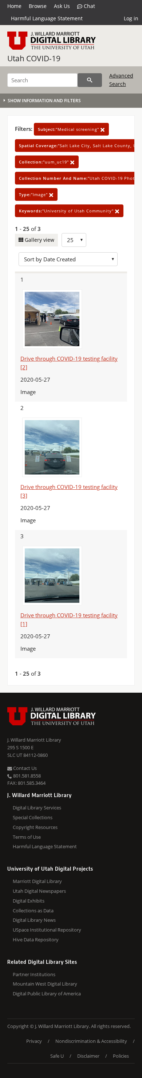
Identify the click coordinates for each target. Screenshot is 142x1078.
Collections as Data (33, 910)
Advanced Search (121, 79)
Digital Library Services (37, 807)
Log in (131, 18)
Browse (38, 6)
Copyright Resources (35, 827)
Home (14, 6)
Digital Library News (34, 920)
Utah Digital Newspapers (39, 891)
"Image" (34, 194)
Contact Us (24, 768)
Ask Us (62, 6)
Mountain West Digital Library (45, 983)
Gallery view (38, 239)
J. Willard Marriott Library (34, 740)
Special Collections (32, 817)
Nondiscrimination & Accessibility (91, 1041)
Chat (88, 6)
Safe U (57, 1056)
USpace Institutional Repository (47, 929)
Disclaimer (88, 1056)
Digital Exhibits (28, 900)
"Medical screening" (69, 129)
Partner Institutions (34, 974)
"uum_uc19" (44, 162)
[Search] (90, 80)
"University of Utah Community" (67, 210)
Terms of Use (27, 837)
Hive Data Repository (36, 939)
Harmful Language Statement (47, 18)
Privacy (34, 1041)
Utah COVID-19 (33, 58)
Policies (121, 1056)
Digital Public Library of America (47, 993)
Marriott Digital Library (37, 881)
